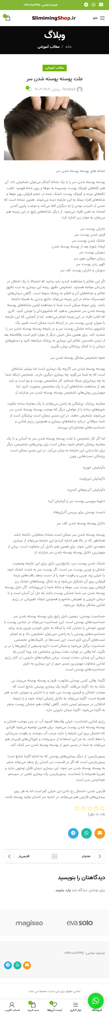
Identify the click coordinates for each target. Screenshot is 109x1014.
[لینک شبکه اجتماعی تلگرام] (86, 5)
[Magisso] (29, 922)
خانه (68, 47)
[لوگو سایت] (54, 18)
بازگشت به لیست (54, 856)
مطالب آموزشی (49, 47)
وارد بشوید (63, 890)
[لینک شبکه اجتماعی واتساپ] (93, 5)
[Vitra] (79, 922)
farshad (68, 89)
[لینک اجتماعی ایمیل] (101, 5)
